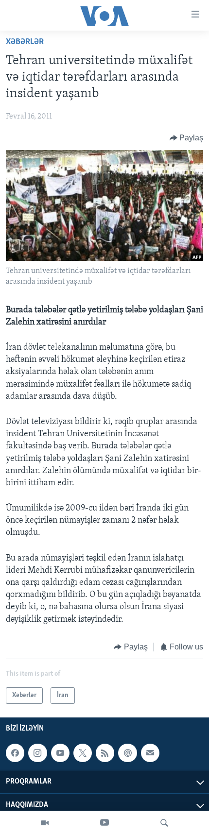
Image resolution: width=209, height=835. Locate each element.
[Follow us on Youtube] (60, 753)
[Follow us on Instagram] (37, 753)
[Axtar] (164, 823)
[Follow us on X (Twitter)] (82, 753)
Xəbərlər (25, 42)
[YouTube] (104, 823)
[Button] (187, 138)
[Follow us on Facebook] (15, 753)
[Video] (44, 823)
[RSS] (105, 753)
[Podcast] (127, 753)
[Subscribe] (150, 753)
